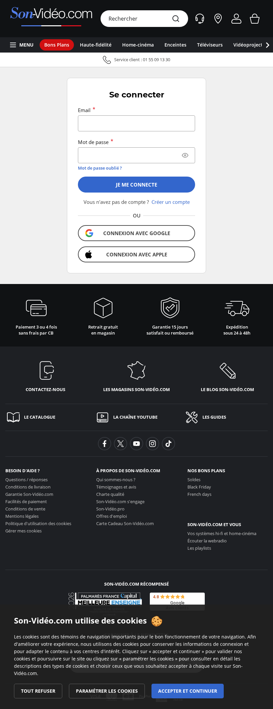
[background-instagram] (152, 443)
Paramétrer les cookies (107, 691)
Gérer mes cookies (23, 531)
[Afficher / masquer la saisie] (185, 155)
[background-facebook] (104, 443)
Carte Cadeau (125, 523)
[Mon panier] (254, 18)
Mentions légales (22, 516)
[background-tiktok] (168, 443)
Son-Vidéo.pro (110, 509)
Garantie (29, 494)
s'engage (120, 501)
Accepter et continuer (187, 691)
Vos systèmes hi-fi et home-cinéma (221, 533)
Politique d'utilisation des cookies (38, 523)
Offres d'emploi (111, 516)
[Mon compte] (236, 18)
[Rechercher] (175, 18)
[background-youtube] (136, 443)
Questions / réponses (26, 480)
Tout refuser (38, 691)
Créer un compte (170, 202)
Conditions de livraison (28, 487)
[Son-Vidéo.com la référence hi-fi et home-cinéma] (51, 18)
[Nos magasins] (218, 18)
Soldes (193, 480)
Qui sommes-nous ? (116, 480)
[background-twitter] (120, 443)
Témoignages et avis (116, 487)
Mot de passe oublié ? (100, 168)
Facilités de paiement (26, 501)
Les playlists (199, 548)
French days (199, 494)
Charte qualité (110, 494)
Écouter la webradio (207, 541)
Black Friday (199, 487)
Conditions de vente (25, 509)
